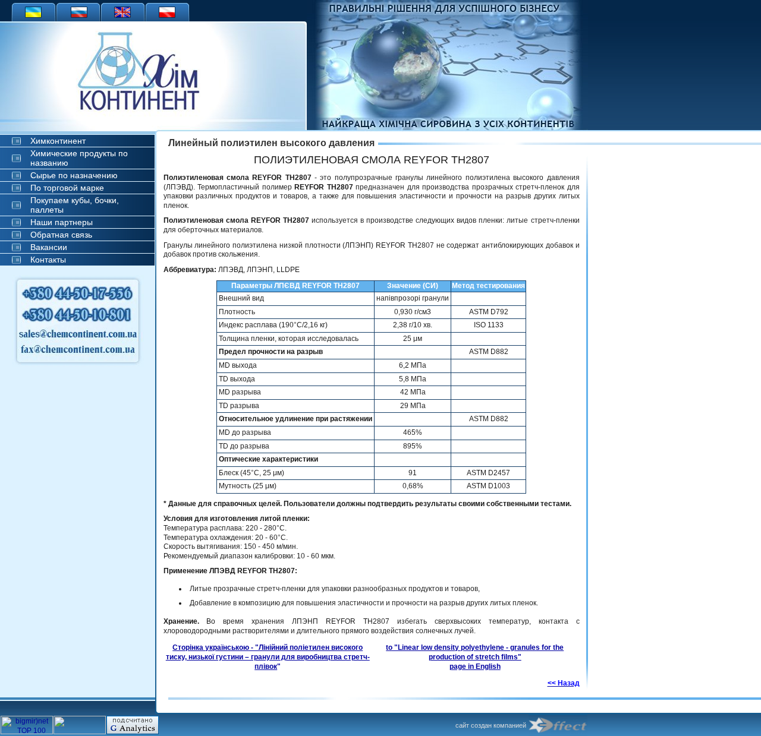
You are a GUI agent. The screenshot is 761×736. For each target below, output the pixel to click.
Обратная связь (61, 234)
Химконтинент (58, 141)
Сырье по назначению (74, 175)
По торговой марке (67, 187)
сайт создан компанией (490, 725)
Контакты (48, 259)
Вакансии (48, 247)
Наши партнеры (61, 222)
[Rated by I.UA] (80, 732)
